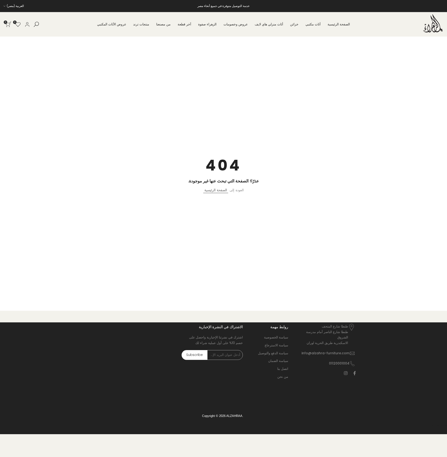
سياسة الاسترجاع (276, 345)
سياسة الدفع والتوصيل (273, 353)
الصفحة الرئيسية (215, 190)
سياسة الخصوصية (276, 337)
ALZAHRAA (439, 425)
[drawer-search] (36, 24)
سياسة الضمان (278, 360)
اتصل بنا (282, 368)
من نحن (282, 376)
